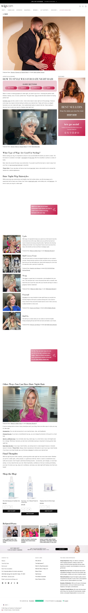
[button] (80, 6)
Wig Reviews (38, 574)
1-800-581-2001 (10, 576)
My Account (4, 566)
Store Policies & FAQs (40, 579)
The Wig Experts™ (39, 563)
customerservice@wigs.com (11, 579)
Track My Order (5, 563)
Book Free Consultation (7, 568)
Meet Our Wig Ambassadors (41, 566)
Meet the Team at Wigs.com (41, 568)
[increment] (10, 506)
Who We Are (38, 560)
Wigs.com (7, 608)
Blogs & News (38, 571)
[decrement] (4, 506)
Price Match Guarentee (40, 576)
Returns (3, 560)
